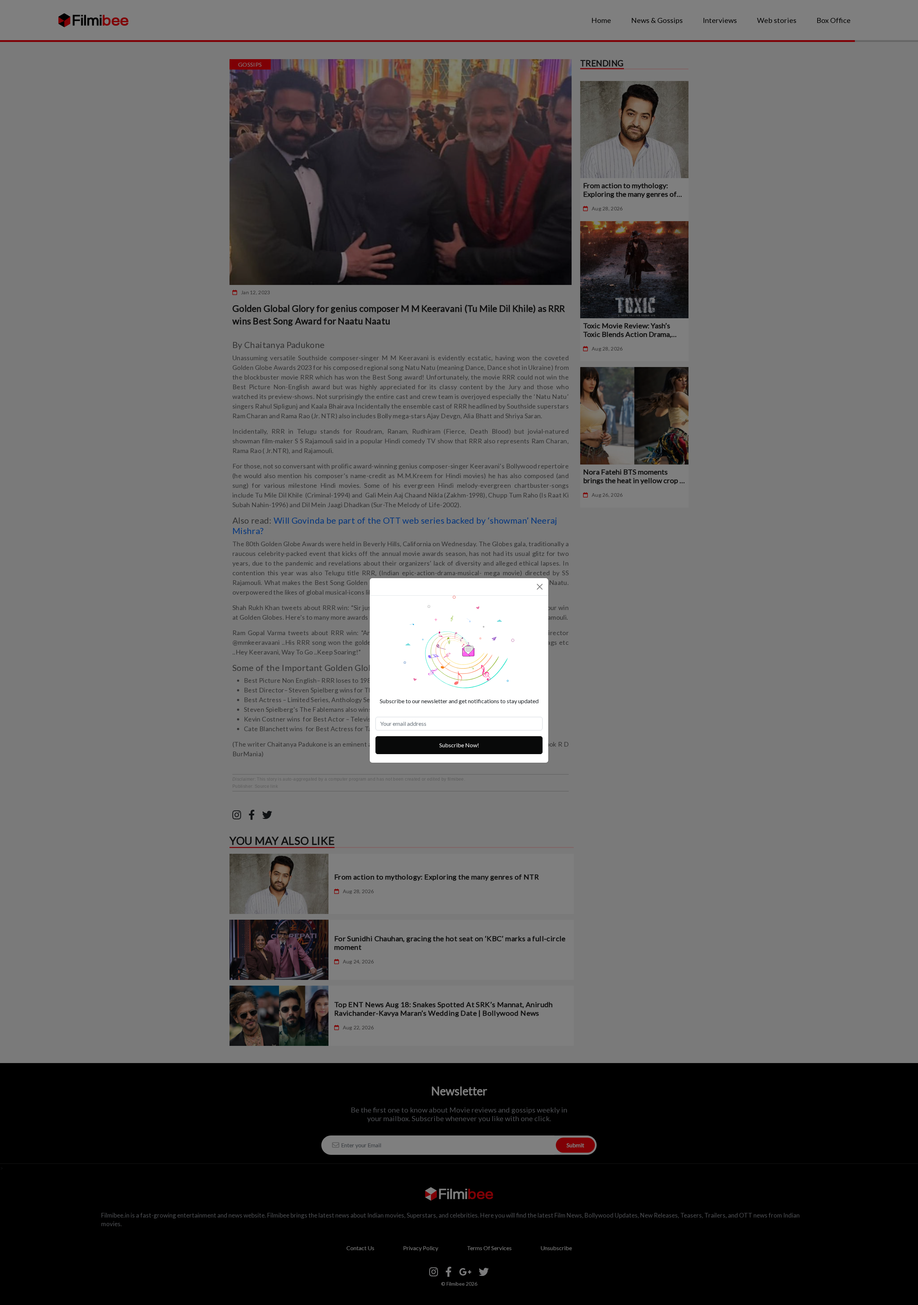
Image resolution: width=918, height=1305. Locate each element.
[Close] (539, 586)
